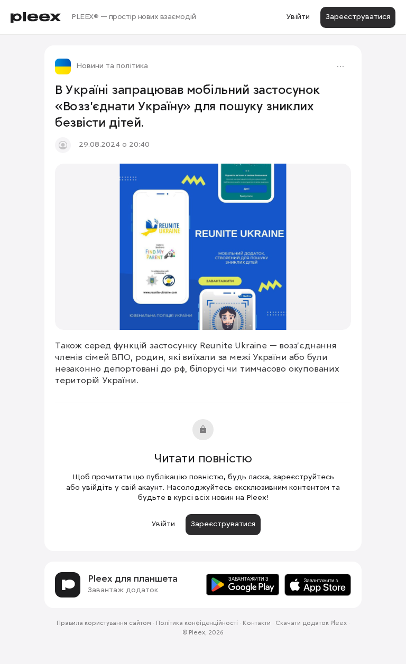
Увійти (298, 17)
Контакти (257, 623)
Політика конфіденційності (197, 623)
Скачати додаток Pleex (311, 623)
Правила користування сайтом (104, 623)
